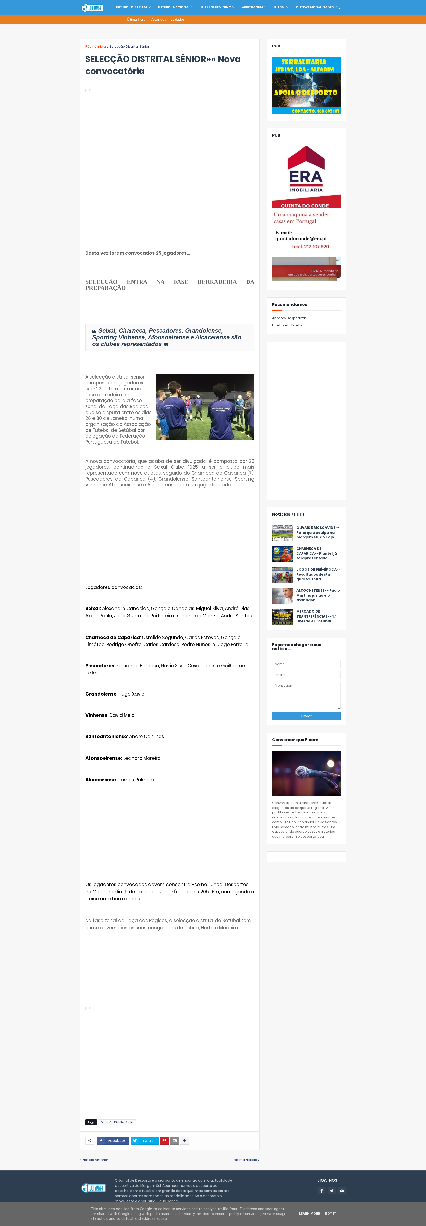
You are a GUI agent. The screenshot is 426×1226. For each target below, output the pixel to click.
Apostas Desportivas (289, 318)
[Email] (174, 1141)
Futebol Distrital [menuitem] (131, 7)
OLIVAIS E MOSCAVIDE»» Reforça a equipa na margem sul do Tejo (317, 532)
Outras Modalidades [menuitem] (315, 7)
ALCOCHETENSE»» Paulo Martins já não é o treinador (318, 595)
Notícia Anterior (95, 1159)
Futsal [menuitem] (279, 7)
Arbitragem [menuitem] (252, 7)
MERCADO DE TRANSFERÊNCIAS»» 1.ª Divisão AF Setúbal (316, 616)
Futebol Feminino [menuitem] (215, 7)
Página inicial (95, 46)
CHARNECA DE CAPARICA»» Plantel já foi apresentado (316, 553)
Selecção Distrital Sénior (129, 46)
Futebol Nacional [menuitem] (174, 7)
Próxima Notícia (244, 1159)
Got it (330, 1214)
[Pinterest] (164, 1141)
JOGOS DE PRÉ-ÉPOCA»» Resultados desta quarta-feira (318, 574)
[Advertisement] (169, 127)
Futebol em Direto (287, 325)
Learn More (309, 1214)
